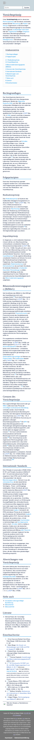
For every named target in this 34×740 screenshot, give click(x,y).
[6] (20, 421)
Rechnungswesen (8, 21)
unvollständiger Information (20, 29)
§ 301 (16, 344)
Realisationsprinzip (11, 199)
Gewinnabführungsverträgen (11, 356)
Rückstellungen (15, 270)
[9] (13, 459)
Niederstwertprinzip (17, 264)
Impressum (8, 738)
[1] (11, 157)
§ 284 (19, 588)
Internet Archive (11, 671)
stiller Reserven (25, 530)
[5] (22, 386)
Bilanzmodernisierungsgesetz (14, 278)
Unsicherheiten (24, 520)
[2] (14, 202)
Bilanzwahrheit (9, 607)
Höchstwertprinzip (8, 266)
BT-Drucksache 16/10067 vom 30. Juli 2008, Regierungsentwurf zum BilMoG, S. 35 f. (18, 665)
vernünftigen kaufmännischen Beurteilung (15, 408)
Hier (23, 718)
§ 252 (24, 113)
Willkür (5, 406)
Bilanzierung (16, 23)
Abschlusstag (15, 209)
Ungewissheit (12, 31)
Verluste (5, 25)
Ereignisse (26, 31)
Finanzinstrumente (21, 313)
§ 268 (15, 342)
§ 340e (8, 360)
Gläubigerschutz (8, 39)
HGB (8, 115)
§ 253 (19, 299)
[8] (8, 437)
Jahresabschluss (8, 482)
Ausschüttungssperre (9, 346)
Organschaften (7, 358)
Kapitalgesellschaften (9, 577)
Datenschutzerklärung (21, 738)
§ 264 (24, 490)
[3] (24, 226)
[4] (14, 296)
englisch (16, 510)
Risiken (25, 23)
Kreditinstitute (19, 358)
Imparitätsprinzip (8, 256)
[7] (8, 431)
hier (16, 718)
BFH (25, 422)
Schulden (24, 141)
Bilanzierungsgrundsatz (10, 480)
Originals (11, 669)
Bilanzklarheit (9, 605)
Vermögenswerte (22, 522)
